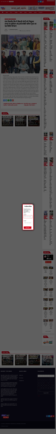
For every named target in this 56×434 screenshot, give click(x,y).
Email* (25, 220)
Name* (25, 214)
